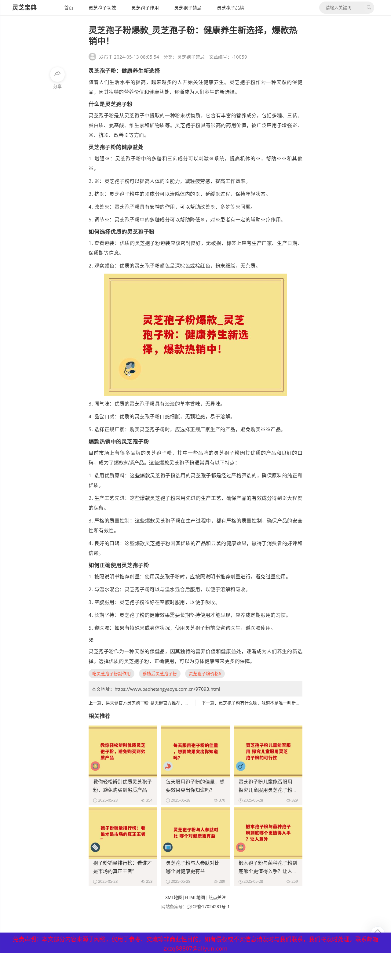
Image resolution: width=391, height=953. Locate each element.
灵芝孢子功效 (102, 8)
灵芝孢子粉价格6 (205, 673)
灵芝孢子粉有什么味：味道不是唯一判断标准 (261, 703)
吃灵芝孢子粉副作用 (111, 673)
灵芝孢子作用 (145, 8)
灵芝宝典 (24, 7)
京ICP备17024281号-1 (208, 906)
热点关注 (217, 897)
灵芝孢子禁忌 (188, 8)
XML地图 (173, 897)
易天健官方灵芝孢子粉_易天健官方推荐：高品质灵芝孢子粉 (162, 703)
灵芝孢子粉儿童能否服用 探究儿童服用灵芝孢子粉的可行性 (268, 790)
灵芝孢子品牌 (230, 8)
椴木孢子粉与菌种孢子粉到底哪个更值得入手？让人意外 (268, 871)
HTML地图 (195, 897)
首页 (68, 8)
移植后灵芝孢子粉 (160, 673)
